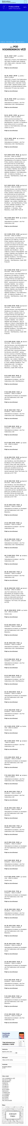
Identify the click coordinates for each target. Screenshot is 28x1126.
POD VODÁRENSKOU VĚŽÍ (8, 1078)
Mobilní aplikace (6, 1)
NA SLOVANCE (5, 1089)
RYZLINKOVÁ (5, 1086)
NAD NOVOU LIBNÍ (6, 1080)
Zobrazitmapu (12, 1115)
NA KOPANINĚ (5, 1095)
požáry (21, 56)
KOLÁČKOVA (5, 1087)
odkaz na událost (9, 57)
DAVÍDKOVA (5, 1083)
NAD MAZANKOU (6, 1081)
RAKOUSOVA (5, 1091)
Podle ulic (3, 41)
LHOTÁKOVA (5, 1084)
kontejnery (22, 99)
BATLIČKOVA (5, 1099)
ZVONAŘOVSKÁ (6, 1092)
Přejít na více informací (11, 68)
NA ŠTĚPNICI (5, 1097)
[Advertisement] (14, 27)
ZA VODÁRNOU (6, 1094)
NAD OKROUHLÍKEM (7, 1100)
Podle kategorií (9, 41)
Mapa (15, 41)
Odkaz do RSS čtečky (7, 1059)
